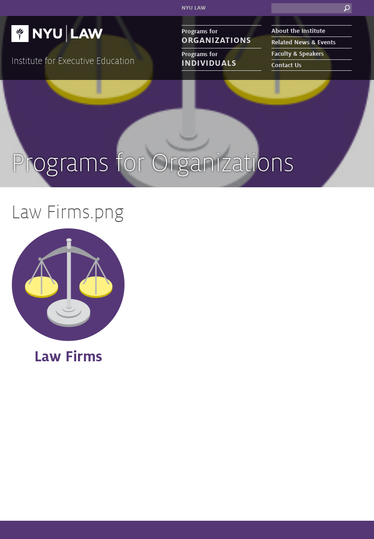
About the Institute (298, 31)
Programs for (216, 36)
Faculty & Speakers (297, 54)
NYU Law (194, 8)
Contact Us (286, 65)
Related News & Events (303, 42)
